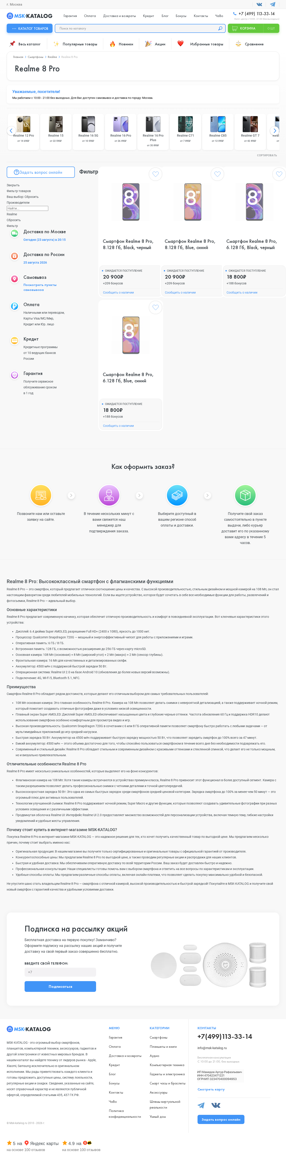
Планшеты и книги (163, 1046)
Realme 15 (55, 138)
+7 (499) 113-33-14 (256, 13)
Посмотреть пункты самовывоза (40, 287)
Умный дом (158, 1116)
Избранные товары (206, 44)
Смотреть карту (211, 1089)
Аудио (154, 1055)
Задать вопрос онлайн (40, 172)
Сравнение (254, 44)
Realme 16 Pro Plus (153, 140)
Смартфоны (158, 1037)
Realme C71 (185, 138)
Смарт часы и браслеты (167, 1083)
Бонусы (181, 15)
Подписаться (60, 986)
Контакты (201, 15)
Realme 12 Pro (23, 138)
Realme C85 (218, 138)
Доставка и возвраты (119, 15)
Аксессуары (158, 1092)
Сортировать (267, 155)
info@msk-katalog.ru (212, 1048)
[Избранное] (155, 175)
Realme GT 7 (250, 138)
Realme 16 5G (88, 138)
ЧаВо (219, 15)
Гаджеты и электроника (167, 1074)
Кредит (148, 15)
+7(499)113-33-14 (225, 1036)
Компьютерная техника (167, 1065)
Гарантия (70, 15)
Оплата (90, 15)
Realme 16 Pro (120, 138)
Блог (165, 15)
